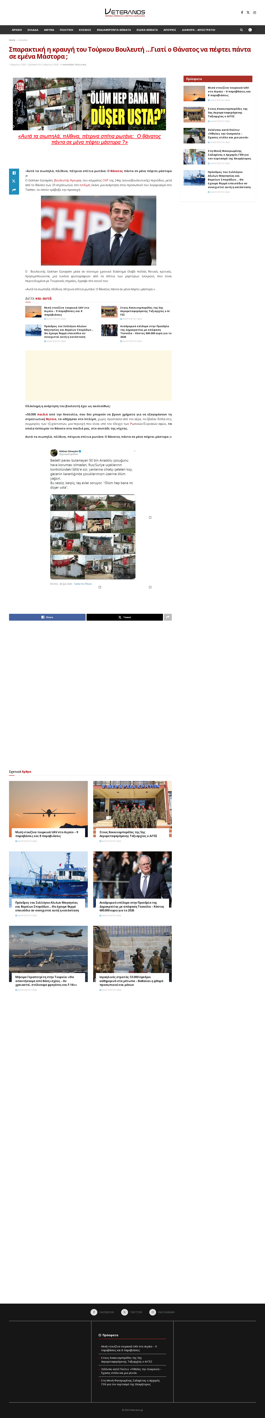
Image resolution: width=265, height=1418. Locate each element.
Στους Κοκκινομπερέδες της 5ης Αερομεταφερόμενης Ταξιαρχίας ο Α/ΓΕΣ (145, 311)
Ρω (132, 424)
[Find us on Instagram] (254, 12)
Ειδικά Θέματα (147, 30)
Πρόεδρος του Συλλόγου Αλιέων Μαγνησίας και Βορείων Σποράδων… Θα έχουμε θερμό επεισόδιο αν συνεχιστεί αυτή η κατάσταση (68, 331)
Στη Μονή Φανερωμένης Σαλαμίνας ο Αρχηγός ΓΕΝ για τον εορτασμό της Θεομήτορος (229, 154)
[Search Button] (241, 29)
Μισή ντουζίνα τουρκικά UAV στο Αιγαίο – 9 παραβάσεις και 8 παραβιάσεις (66, 311)
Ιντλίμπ (85, 185)
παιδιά (42, 414)
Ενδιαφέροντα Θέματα (114, 30)
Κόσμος (85, 30)
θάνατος (116, 171)
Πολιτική (66, 30)
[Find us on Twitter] (248, 12)
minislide (22, 40)
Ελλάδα (33, 30)
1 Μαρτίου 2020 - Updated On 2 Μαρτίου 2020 (34, 64)
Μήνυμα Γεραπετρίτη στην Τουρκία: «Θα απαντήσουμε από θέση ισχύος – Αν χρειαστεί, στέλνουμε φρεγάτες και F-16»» (46, 981)
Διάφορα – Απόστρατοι (198, 30)
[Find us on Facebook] (242, 12)
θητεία (51, 419)
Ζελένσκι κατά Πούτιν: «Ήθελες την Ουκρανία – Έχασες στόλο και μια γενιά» (228, 133)
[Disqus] (90, 1049)
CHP (105, 180)
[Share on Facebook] (14, 173)
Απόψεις (170, 30)
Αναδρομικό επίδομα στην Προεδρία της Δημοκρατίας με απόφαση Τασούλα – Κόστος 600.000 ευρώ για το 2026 (146, 331)
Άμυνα (49, 30)
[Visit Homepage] (125, 13)
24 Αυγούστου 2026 (56, 318)
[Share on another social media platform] (14, 190)
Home (12, 40)
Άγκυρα (75, 180)
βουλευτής (61, 180)
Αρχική (17, 30)
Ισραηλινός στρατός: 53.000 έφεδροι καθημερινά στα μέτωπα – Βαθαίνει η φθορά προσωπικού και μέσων (131, 981)
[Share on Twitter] (14, 181)
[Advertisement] (90, 159)
